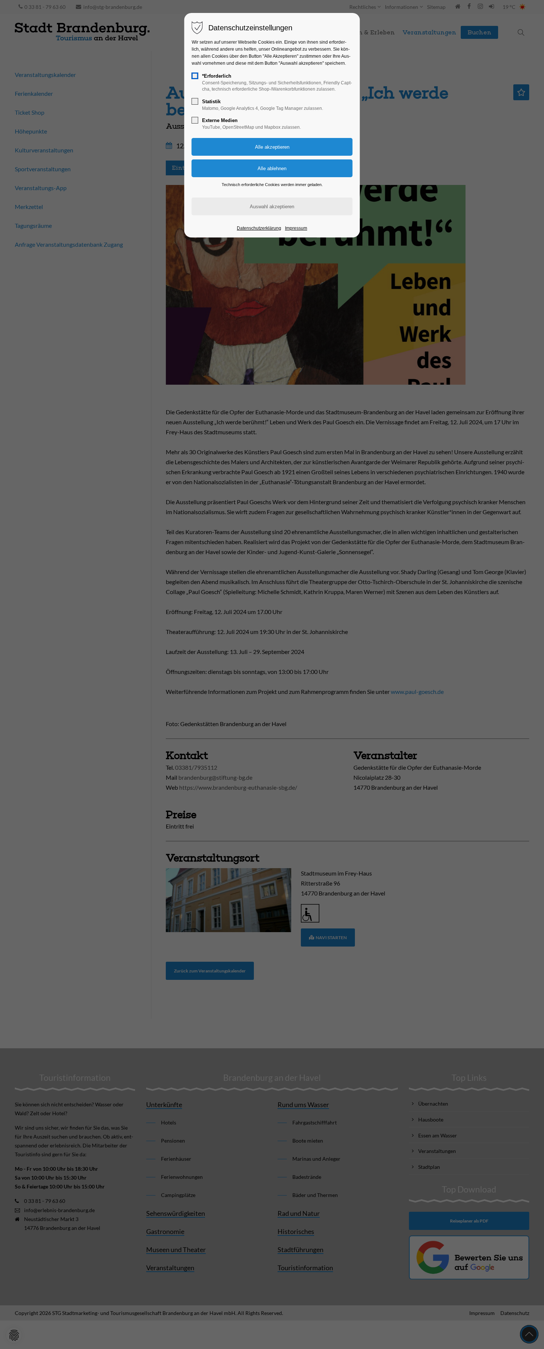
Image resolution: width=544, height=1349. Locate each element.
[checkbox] (195, 75)
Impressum (296, 228)
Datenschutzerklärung (259, 228)
